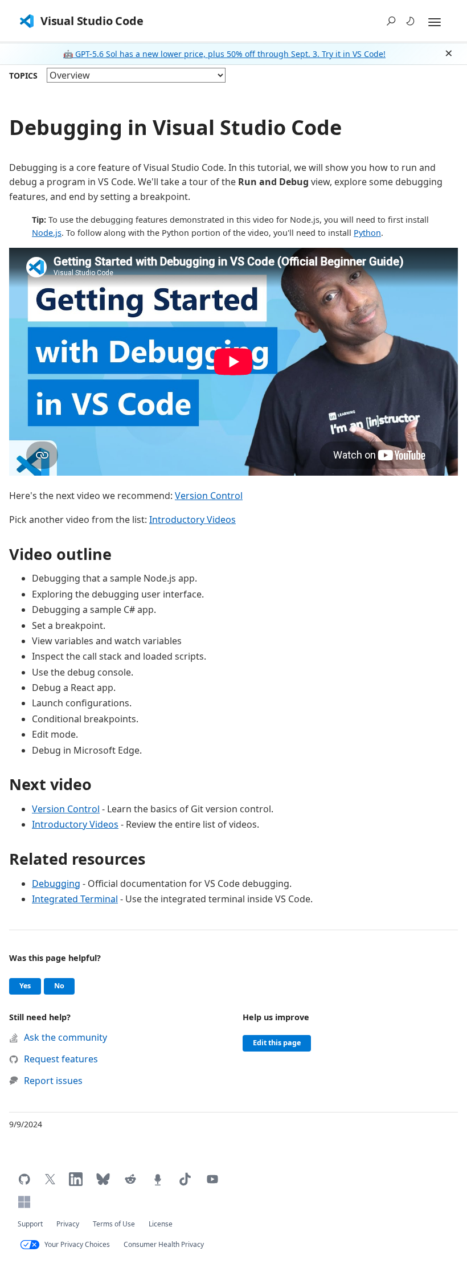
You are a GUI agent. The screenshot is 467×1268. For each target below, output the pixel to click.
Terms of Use (114, 1224)
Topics (23, 75)
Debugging (56, 883)
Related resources (77, 858)
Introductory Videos (192, 519)
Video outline (60, 554)
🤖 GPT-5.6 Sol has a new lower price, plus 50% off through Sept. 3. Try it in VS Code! (224, 53)
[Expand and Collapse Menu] (434, 22)
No (64, 985)
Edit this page (277, 1043)
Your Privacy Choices (77, 1244)
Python (367, 232)
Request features (61, 1059)
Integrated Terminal (75, 899)
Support (30, 1224)
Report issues (53, 1080)
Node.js (47, 232)
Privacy (67, 1224)
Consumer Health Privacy (164, 1244)
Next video (50, 784)
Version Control (209, 495)
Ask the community (65, 1037)
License (161, 1224)
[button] (391, 21)
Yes (30, 985)
